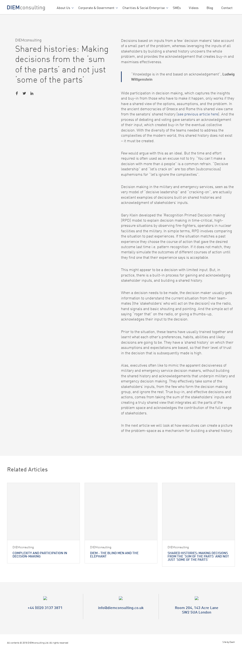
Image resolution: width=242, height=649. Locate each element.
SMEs (177, 8)
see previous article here (198, 114)
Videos (194, 8)
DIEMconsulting (28, 40)
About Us (63, 8)
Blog (210, 8)
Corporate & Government (96, 8)
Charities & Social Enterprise (143, 8)
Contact (227, 8)
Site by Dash (228, 641)
